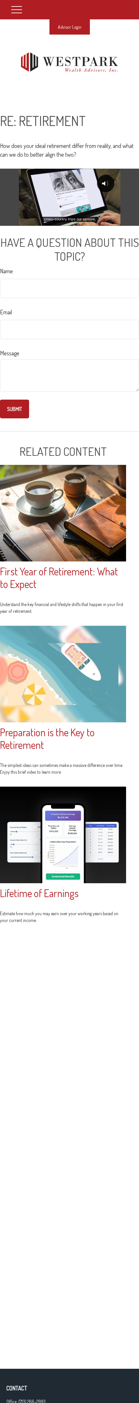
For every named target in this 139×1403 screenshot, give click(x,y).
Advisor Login (69, 27)
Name (6, 271)
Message (9, 353)
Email (6, 312)
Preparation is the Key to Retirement (47, 738)
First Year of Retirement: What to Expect (59, 578)
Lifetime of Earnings (39, 893)
